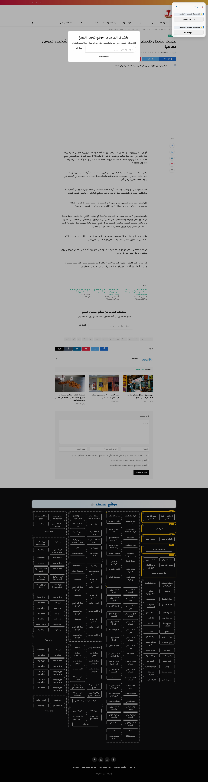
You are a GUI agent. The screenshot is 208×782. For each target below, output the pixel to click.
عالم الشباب (188, 32)
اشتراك (79, 48)
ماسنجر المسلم (189, 19)
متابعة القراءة (104, 56)
